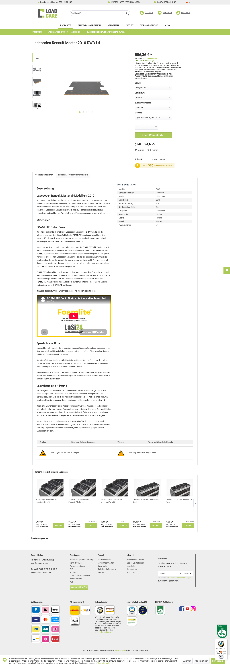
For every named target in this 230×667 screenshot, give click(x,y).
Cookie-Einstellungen (135, 563)
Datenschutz (132, 569)
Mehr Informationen (103, 632)
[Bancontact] (35, 639)
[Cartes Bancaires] (45, 629)
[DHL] (75, 610)
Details (58, 525)
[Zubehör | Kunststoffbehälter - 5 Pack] (147, 487)
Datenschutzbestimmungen (179, 578)
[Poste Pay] (35, 629)
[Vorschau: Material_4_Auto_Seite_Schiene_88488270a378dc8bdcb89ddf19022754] (37, 105)
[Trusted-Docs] (100, 610)
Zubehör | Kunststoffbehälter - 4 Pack (179, 500)
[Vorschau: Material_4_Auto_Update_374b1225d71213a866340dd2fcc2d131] (37, 93)
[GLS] (85, 610)
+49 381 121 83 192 (45, 569)
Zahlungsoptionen (77, 566)
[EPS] (45, 639)
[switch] (221, 656)
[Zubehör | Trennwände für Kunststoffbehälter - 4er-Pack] (82, 487)
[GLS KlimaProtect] (142, 615)
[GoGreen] (132, 625)
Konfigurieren (217, 661)
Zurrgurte (102, 572)
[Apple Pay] (55, 610)
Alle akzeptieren (201, 661)
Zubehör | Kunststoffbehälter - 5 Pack (146, 500)
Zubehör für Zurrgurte (107, 569)
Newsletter (131, 566)
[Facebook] (181, 609)
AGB (71, 582)
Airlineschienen (104, 560)
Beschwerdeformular (135, 560)
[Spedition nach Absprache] (75, 621)
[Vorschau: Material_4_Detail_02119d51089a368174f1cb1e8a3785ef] (37, 81)
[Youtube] (187, 609)
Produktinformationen (44, 175)
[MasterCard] (45, 619)
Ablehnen (187, 661)
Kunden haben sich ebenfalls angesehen (51, 472)
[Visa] (35, 619)
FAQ (71, 569)
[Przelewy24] (55, 639)
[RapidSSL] (110, 610)
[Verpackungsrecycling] (132, 615)
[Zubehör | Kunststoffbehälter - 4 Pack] (180, 487)
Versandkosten (120, 650)
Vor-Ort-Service (76, 563)
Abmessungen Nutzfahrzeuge (82, 560)
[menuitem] (100, 13)
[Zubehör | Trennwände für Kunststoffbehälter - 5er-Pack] (50, 487)
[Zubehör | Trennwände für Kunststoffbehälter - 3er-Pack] (115, 487)
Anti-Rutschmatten (106, 563)
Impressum (131, 572)
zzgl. (150, 58)
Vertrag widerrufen (79, 587)
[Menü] (225, 640)
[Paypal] (35, 610)
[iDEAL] (55, 629)
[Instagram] (193, 609)
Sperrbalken (103, 566)
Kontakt (73, 572)
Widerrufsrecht (76, 579)
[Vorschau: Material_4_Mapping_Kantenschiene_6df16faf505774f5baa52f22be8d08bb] (37, 69)
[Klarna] (45, 610)
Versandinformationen (80, 575)
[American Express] (55, 619)
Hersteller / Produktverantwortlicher (73, 175)
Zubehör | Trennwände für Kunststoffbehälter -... (46, 500)
